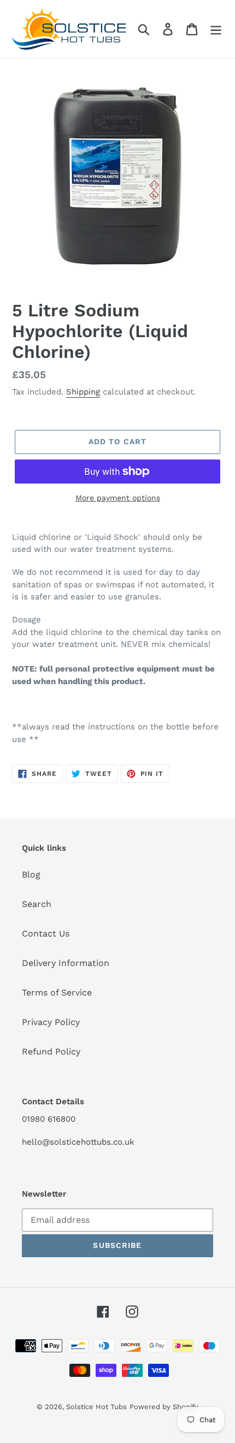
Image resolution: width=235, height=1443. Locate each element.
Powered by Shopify (164, 1407)
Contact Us (45, 933)
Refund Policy (51, 1051)
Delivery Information (65, 963)
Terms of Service (57, 992)
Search (36, 904)
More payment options (117, 497)
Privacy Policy (51, 1022)
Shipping (83, 392)
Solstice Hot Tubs (96, 1407)
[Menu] (216, 29)
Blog (31, 874)
